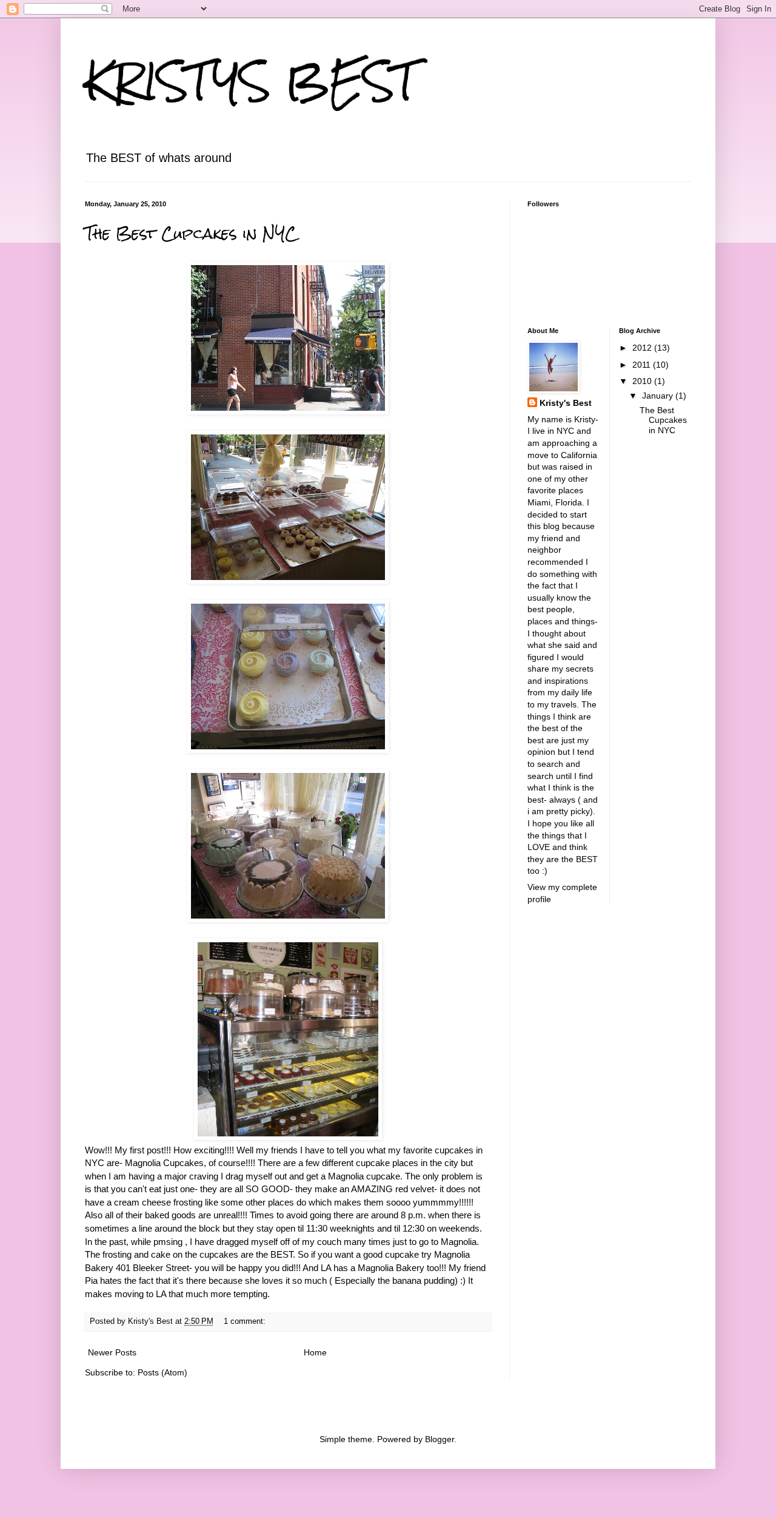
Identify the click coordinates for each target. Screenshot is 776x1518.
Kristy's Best (566, 403)
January (658, 395)
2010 (643, 381)
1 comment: (246, 1321)
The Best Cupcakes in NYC (191, 233)
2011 (642, 364)
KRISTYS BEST (250, 81)
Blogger (439, 1439)
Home (315, 1352)
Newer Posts (112, 1352)
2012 (643, 348)
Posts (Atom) (162, 1372)
